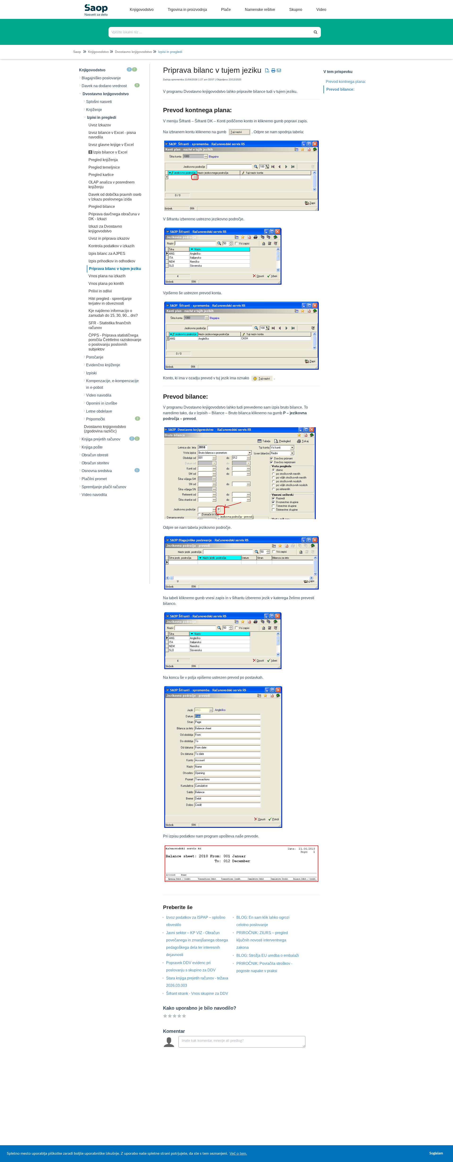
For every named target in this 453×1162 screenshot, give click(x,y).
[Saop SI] (94, 6)
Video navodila (98, 395)
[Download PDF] (267, 70)
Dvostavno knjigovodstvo (133, 52)
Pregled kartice (101, 175)
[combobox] (210, 32)
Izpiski (91, 373)
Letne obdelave (99, 411)
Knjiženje (94, 110)
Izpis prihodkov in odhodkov (111, 261)
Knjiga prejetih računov (110, 439)
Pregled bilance (101, 207)
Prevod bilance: (340, 89)
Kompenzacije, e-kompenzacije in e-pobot (112, 384)
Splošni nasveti (99, 102)
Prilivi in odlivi (100, 291)
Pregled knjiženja (103, 160)
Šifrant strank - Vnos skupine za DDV (200, 993)
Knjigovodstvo (98, 52)
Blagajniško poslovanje (101, 78)
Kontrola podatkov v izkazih (111, 246)
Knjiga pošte (92, 447)
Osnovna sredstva (110, 471)
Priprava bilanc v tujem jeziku (115, 269)
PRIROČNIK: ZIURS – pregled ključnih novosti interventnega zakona (262, 940)
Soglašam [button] (436, 1153)
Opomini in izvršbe (101, 403)
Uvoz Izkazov (99, 125)
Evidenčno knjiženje (103, 365)
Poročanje (94, 357)
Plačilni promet (94, 479)
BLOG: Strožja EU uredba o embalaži (271, 955)
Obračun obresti (95, 455)
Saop (77, 52)
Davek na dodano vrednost (110, 86)
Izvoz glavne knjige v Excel (111, 145)
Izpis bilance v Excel (109, 152)
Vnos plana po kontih (106, 284)
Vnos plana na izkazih (107, 276)
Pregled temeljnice (104, 167)
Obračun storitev (95, 463)
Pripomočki (112, 419)
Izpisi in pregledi (170, 52)
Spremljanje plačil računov (104, 487)
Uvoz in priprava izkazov (109, 238)
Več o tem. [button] (238, 1153)
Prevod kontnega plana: (346, 82)
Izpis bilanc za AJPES (106, 254)
